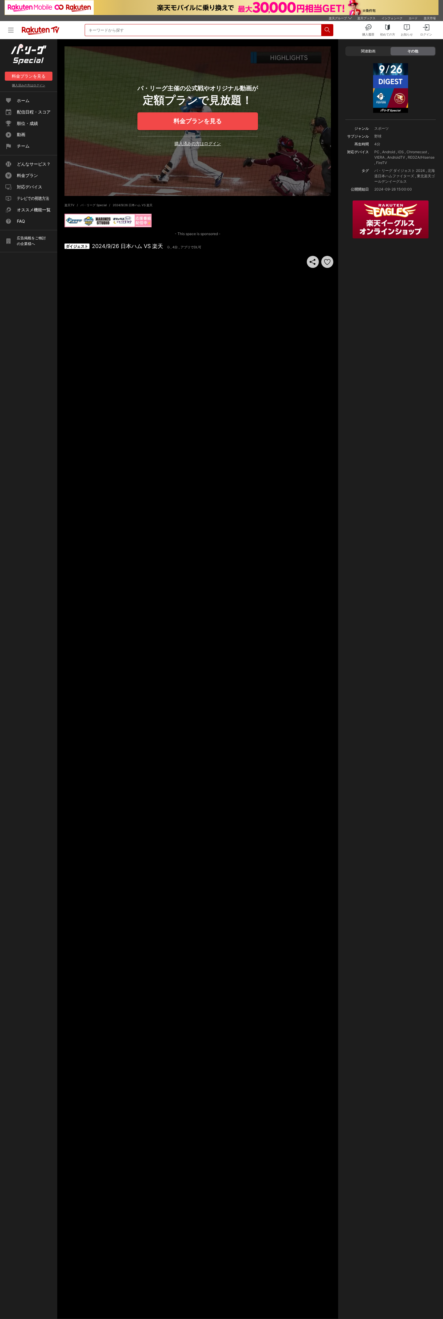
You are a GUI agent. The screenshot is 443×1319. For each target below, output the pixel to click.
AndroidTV (396, 157)
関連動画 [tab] (368, 51)
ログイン (28, 85)
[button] (327, 262)
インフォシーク (392, 18)
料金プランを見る (198, 121)
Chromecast (417, 152)
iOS (401, 152)
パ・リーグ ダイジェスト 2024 (399, 170)
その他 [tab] (412, 51)
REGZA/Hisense (421, 157)
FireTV (381, 162)
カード (413, 18)
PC (376, 152)
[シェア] (313, 262)
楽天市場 (430, 18)
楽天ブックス (366, 18)
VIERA (379, 157)
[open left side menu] (11, 30)
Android (388, 152)
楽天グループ (338, 18)
